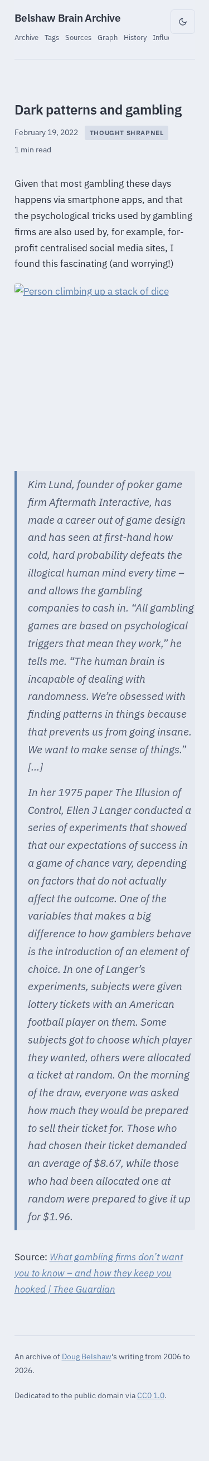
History (135, 37)
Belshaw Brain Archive (67, 17)
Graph (108, 37)
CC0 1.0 (150, 1395)
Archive (26, 37)
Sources (78, 37)
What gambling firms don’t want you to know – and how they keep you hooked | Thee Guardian (98, 1273)
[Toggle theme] (183, 21)
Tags (52, 37)
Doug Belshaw (86, 1356)
